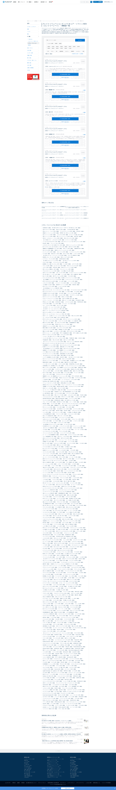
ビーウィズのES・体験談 (47, 600)
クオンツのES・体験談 (73, 576)
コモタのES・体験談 (59, 619)
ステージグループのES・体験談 (58, 646)
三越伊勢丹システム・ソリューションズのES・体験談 (52, 520)
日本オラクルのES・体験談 (61, 229)
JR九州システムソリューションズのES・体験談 (63, 324)
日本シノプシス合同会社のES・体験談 (49, 415)
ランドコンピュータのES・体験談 (72, 557)
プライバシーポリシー (42, 782)
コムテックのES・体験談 (47, 646)
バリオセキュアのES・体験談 (48, 669)
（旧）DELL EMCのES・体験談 (72, 229)
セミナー (67, 51)
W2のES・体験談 (83, 401)
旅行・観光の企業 (27, 770)
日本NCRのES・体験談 (58, 648)
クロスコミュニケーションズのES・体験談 (77, 527)
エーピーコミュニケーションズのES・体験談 (51, 643)
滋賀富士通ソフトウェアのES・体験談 (67, 346)
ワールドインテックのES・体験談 (64, 422)
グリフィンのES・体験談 (80, 531)
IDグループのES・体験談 (47, 372)
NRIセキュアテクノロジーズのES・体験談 (50, 686)
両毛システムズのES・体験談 (67, 519)
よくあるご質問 (88, 782)
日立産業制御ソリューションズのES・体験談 (51, 345)
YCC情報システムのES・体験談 (68, 600)
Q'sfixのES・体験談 (63, 357)
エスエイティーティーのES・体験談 (79, 539)
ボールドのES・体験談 (68, 372)
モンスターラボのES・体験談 (48, 634)
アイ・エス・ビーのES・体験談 (61, 577)
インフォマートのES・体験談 (73, 515)
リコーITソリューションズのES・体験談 (62, 369)
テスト (52, 51)
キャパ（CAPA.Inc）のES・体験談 (64, 645)
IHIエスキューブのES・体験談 (63, 607)
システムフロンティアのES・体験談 (75, 546)
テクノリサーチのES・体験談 (48, 574)
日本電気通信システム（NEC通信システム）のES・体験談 (53, 365)
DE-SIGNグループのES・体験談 (62, 401)
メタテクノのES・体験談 (69, 603)
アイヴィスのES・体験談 (47, 496)
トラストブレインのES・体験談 (58, 496)
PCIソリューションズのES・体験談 (49, 407)
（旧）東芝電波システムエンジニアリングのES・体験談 (53, 424)
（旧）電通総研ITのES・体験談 (48, 503)
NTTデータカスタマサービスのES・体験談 (50, 281)
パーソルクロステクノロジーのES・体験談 (60, 684)
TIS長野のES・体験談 (73, 338)
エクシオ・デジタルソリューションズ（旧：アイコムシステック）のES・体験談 (57, 474)
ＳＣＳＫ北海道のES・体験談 (74, 501)
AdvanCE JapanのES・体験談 (60, 495)
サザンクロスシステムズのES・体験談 (70, 548)
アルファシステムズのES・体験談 (49, 572)
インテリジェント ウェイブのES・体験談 (50, 329)
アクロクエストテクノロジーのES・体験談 (63, 374)
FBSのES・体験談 (61, 455)
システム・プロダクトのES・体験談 (49, 629)
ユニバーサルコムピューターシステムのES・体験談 (64, 639)
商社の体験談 (72, 762)
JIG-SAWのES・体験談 (80, 300)
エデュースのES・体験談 (47, 515)
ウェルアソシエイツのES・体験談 (49, 615)
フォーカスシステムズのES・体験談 (49, 512)
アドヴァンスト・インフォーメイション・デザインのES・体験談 (63, 476)
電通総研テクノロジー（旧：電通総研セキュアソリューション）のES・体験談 (57, 376)
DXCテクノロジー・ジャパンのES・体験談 (50, 674)
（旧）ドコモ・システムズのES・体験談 (50, 320)
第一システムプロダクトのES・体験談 (60, 510)
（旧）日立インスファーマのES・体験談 (75, 357)
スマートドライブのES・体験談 (74, 662)
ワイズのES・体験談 (46, 429)
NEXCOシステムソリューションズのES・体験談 (51, 486)
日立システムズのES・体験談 (48, 250)
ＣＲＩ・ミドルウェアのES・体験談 (49, 305)
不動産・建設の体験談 (73, 769)
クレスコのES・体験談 (78, 291)
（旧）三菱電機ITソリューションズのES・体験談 (65, 350)
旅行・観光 (29, 57)
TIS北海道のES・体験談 (47, 339)
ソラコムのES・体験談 (78, 698)
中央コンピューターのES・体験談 (60, 538)
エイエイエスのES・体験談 (64, 527)
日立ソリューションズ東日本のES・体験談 (74, 341)
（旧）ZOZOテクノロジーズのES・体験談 (64, 408)
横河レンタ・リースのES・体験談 (68, 300)
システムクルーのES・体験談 (70, 496)
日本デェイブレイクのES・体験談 (49, 272)
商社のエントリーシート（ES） (52, 762)
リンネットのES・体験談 (47, 510)
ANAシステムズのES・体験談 (76, 315)
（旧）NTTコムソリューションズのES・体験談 (70, 260)
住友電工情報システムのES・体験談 (66, 353)
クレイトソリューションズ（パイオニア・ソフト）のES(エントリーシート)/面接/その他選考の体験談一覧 (77, 207)
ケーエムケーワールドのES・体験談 (49, 408)
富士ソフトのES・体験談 (47, 276)
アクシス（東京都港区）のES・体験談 (75, 686)
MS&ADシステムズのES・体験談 (77, 369)
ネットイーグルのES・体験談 (56, 548)
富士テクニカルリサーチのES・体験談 (61, 543)
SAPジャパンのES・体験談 (68, 248)
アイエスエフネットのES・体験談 (70, 624)
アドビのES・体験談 (46, 662)
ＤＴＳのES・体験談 (46, 253)
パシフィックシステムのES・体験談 (73, 293)
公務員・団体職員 (30, 67)
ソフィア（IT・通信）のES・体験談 (60, 696)
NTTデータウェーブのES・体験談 (49, 410)
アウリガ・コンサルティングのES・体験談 (65, 569)
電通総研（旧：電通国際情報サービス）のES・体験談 (52, 248)
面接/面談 (61, 51)
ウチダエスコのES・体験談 (78, 427)
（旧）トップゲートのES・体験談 (49, 374)
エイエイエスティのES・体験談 (48, 619)
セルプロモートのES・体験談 (48, 696)
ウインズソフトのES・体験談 (48, 691)
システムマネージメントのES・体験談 (59, 412)
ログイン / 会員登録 (98, 1)
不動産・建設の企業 (27, 769)
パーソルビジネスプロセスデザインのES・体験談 (51, 241)
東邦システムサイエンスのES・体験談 (73, 507)
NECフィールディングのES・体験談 (49, 367)
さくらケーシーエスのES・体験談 (63, 610)
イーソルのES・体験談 (65, 274)
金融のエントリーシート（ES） (52, 760)
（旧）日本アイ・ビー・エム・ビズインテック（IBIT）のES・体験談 (55, 308)
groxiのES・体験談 (62, 689)
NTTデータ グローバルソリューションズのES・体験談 (52, 319)
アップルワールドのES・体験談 (71, 705)
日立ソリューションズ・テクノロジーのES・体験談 (52, 358)
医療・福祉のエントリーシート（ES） (53, 773)
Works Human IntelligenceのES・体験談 (76, 650)
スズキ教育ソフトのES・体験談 (70, 446)
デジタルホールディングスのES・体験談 (61, 658)
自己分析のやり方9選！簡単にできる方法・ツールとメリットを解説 (56, 720)
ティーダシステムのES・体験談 (69, 424)
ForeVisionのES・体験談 (79, 648)
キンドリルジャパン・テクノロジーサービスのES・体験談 (70, 703)
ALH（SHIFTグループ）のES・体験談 (71, 400)
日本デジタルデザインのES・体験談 (60, 469)
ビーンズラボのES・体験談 (64, 450)
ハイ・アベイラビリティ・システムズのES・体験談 (70, 379)
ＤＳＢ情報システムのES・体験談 (49, 529)
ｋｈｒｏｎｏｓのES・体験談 (48, 472)
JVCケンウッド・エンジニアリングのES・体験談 (72, 520)
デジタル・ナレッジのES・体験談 (78, 419)
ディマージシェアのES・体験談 (74, 398)
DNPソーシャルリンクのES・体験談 (49, 650)
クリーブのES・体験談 (67, 479)
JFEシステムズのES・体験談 (58, 372)
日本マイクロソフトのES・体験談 (49, 229)
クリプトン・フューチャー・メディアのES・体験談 (52, 300)
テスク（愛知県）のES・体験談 (71, 462)
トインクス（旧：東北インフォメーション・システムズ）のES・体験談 (55, 338)
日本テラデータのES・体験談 (74, 246)
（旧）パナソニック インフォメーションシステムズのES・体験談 (54, 341)
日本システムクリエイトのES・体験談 (63, 484)
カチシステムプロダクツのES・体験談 (79, 627)
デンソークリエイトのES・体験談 (77, 329)
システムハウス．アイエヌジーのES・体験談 (78, 467)
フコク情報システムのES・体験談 (62, 589)
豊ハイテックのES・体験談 (47, 443)
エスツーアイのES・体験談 (70, 505)
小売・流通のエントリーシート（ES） (53, 774)
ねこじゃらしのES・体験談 (67, 420)
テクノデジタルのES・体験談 (75, 607)
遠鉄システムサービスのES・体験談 (49, 501)
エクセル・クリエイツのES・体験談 (49, 631)
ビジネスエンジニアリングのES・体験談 (76, 386)
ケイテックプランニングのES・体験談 (49, 422)
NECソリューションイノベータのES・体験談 (65, 236)
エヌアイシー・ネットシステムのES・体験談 (76, 672)
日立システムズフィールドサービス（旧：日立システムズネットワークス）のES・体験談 (58, 343)
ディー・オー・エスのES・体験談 (81, 429)
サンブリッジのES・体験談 (47, 658)
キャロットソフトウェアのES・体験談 (62, 467)
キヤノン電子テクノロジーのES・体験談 (50, 607)
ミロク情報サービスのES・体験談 (49, 284)
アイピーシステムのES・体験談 (64, 567)
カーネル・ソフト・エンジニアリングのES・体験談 (68, 582)
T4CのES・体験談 (83, 395)
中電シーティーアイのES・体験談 (60, 395)
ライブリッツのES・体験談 (60, 705)
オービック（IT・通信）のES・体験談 (76, 234)
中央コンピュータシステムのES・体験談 (74, 265)
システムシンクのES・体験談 (48, 603)
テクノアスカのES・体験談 (81, 505)
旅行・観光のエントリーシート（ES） (53, 770)
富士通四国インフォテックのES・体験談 (77, 360)
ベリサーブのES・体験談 (47, 584)
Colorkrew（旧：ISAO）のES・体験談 (49, 676)
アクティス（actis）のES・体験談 (66, 643)
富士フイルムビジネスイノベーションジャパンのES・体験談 (53, 291)
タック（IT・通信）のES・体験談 (49, 677)
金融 (28, 29)
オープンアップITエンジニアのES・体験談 (50, 582)
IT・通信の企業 (26, 764)
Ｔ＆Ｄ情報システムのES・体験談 (49, 589)
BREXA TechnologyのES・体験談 (62, 398)
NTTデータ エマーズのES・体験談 (74, 641)
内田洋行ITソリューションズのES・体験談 (63, 284)
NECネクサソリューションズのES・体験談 (69, 267)
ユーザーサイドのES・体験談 (72, 572)
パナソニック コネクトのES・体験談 (57, 243)
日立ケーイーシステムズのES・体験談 (77, 610)
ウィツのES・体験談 (79, 619)
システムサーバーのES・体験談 (77, 541)
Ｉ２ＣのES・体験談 (83, 557)
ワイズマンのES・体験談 (57, 600)
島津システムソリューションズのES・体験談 (67, 326)
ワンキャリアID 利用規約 (106, 782)
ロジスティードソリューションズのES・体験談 (77, 272)
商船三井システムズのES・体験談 (71, 362)
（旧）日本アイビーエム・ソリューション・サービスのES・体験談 (55, 255)
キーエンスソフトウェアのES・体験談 (74, 389)
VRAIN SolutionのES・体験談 (60, 701)
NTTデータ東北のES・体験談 (60, 657)
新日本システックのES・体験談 (48, 553)
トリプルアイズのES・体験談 (48, 679)
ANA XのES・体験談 (68, 679)
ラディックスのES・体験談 (59, 534)
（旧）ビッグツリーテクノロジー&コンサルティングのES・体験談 (73, 403)
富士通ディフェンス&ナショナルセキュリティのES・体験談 (73, 691)
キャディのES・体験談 (55, 662)
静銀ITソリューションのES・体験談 (73, 579)
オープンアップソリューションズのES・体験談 (51, 693)
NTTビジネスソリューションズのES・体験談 (59, 672)
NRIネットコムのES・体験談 (48, 620)
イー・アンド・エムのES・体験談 (49, 531)
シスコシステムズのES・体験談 (62, 234)
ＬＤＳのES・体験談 (72, 460)
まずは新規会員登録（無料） (65, 74)
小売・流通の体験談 (73, 774)
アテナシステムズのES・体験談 (48, 507)
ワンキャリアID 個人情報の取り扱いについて (58, 784)
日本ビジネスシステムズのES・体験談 (71, 238)
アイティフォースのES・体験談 (65, 477)
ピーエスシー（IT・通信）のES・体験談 (61, 667)
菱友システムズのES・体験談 (78, 370)
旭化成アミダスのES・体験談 (59, 612)
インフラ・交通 (30, 52)
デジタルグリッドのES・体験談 (48, 705)
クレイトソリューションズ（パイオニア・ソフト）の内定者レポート (77, 219)
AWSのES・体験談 (60, 629)
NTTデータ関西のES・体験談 (76, 274)
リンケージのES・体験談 (58, 603)
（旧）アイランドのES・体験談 (59, 500)
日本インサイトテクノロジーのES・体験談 (62, 596)
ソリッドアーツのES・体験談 (80, 458)
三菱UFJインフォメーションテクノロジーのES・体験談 (64, 250)
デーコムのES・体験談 (66, 541)
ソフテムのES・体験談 (74, 450)
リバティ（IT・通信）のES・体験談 (49, 622)
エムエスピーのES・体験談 (63, 295)
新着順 (82, 53)
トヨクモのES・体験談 (83, 705)
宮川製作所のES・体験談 (69, 534)
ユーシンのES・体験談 (47, 412)
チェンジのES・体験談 (57, 303)
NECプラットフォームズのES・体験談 (60, 276)
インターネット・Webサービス (33, 41)
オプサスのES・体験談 (79, 660)
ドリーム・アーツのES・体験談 (70, 588)
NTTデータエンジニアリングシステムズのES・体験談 (52, 539)
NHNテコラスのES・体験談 (64, 700)
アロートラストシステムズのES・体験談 (76, 543)
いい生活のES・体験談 (47, 379)
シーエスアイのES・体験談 (77, 477)
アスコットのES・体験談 (80, 577)
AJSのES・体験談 (81, 338)
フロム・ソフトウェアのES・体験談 (49, 401)
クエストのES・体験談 (73, 684)
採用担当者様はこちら (108, 1)
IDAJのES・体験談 (75, 479)
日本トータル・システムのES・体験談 (64, 415)
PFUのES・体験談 (46, 243)
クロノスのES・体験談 (56, 379)
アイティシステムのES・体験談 (64, 431)
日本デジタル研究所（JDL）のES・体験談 (69, 298)
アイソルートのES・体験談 (79, 372)
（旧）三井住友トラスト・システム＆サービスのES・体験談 (53, 239)
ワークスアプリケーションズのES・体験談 (67, 231)
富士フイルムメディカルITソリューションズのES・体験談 (53, 588)
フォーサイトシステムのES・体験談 (49, 470)
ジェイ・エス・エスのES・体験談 (49, 484)
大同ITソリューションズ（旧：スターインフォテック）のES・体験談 (55, 460)
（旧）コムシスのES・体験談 (48, 370)
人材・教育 (29, 50)
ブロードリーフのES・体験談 (63, 388)
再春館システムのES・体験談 (65, 598)
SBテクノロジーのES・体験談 (68, 660)
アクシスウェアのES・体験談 (48, 400)
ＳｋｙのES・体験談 (62, 281)
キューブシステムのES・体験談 (62, 498)
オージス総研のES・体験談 (76, 320)
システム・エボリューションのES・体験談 (73, 636)
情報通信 (29, 45)
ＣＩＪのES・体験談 (75, 598)
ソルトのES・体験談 (80, 465)
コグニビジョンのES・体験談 (77, 474)
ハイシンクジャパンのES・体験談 (67, 429)
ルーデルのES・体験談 (76, 670)
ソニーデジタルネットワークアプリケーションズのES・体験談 (72, 562)
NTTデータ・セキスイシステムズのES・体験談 (51, 334)
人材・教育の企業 (27, 766)
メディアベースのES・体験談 (68, 591)
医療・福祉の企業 (27, 773)
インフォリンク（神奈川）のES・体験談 (50, 708)
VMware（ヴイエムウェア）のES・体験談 (66, 377)
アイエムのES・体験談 (47, 655)
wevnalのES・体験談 (76, 651)
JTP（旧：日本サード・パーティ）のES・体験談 (51, 274)
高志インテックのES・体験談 (68, 339)
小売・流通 (29, 65)
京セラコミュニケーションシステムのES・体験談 (51, 296)
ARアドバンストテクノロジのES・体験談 (50, 417)
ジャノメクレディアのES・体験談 (49, 536)
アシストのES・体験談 (61, 407)
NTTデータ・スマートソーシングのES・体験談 (71, 319)
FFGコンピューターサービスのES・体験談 (50, 527)
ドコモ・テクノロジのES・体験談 (64, 320)
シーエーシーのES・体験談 (56, 465)
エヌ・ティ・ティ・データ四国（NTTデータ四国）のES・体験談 (54, 389)
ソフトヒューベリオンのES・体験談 (49, 610)
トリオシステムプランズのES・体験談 (78, 567)
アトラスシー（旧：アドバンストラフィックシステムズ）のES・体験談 (55, 581)
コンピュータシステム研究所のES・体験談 (66, 491)
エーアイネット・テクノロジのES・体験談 (50, 258)
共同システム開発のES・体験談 (48, 462)
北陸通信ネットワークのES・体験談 (49, 350)
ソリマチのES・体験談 (47, 479)
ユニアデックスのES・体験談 (48, 405)
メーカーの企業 (26, 761)
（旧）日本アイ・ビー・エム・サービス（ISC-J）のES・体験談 (54, 307)
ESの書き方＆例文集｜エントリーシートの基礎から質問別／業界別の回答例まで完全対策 (61, 734)
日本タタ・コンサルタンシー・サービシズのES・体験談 (53, 238)
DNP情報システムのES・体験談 (64, 329)
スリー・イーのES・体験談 (74, 401)
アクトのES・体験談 (58, 691)
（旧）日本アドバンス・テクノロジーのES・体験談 (52, 558)
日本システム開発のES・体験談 (77, 453)
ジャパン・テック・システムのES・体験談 (50, 453)
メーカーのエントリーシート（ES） (53, 761)
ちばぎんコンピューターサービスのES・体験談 (51, 419)
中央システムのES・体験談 (57, 339)
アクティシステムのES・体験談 (79, 569)
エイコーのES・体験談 (59, 570)
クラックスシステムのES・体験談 (49, 517)
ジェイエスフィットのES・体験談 (60, 331)
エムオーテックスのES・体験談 (48, 369)
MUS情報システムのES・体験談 (48, 576)
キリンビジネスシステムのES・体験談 (69, 465)
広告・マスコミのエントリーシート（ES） (54, 765)
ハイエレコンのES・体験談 (57, 479)
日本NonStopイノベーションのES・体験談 (63, 517)
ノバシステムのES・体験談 (47, 579)
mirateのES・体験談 (58, 653)
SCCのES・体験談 (71, 472)
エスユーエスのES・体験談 (47, 667)
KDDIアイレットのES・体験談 (48, 639)
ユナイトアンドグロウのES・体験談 (75, 658)
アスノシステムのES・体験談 (58, 638)
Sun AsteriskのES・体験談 (71, 657)
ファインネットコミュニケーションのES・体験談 (69, 617)
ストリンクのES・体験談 (74, 655)
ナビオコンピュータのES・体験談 (60, 443)
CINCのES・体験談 (68, 646)
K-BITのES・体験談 (63, 434)
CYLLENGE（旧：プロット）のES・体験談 (50, 426)
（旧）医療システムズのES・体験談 (74, 586)
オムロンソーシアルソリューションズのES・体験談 (52, 298)
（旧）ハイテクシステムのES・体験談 (49, 455)
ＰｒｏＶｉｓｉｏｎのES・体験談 (79, 426)
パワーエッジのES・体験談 (70, 455)
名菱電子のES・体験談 (82, 367)
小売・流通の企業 (27, 774)
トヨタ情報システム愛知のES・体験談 (74, 412)
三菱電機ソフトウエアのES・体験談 (49, 386)
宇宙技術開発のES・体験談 (63, 493)
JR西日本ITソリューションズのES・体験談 (50, 326)
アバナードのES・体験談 (47, 638)
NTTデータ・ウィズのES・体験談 (68, 396)
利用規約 (23, 782)
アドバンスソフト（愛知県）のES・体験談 (50, 689)
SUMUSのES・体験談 (77, 676)
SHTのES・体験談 (64, 662)
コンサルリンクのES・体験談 (48, 688)
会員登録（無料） (68, 788)
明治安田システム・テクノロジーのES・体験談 (51, 257)
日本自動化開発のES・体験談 (48, 612)
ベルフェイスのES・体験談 (57, 651)
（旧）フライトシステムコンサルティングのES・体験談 (64, 620)
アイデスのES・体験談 (78, 551)
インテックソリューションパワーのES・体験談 (73, 279)
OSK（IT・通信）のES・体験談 (69, 481)
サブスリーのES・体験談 (47, 420)
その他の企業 (26, 777)
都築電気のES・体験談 (68, 370)
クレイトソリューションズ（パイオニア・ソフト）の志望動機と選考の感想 (53, 207)
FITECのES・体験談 (56, 267)
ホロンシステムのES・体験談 (76, 503)
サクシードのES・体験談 (70, 677)
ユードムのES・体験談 (61, 526)
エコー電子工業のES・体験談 (48, 393)
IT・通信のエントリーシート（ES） (53, 764)
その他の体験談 (72, 777)
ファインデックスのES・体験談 (73, 469)
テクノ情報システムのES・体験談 (62, 529)
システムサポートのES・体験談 (73, 395)
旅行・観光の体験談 (73, 770)
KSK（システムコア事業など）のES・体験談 (51, 269)
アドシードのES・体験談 (72, 696)
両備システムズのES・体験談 (48, 395)
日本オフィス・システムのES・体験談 (49, 388)
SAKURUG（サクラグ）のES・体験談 (49, 645)
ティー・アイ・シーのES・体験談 (64, 608)
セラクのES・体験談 (62, 293)
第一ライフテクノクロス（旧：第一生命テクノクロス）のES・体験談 (55, 246)
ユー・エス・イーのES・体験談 (75, 457)
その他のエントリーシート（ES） (52, 777)
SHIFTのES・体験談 (77, 236)
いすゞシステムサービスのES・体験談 (49, 317)
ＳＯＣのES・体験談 (63, 586)
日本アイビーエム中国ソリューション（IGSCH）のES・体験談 (54, 312)
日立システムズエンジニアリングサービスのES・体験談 (70, 345)
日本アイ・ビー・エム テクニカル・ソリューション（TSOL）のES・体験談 (56, 314)
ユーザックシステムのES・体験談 (49, 636)
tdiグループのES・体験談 (67, 253)
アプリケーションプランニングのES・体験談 (51, 477)
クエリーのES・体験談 (82, 576)
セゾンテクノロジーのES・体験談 (60, 265)
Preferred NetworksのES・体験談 (79, 646)
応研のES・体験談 (46, 617)
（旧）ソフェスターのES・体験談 (62, 272)
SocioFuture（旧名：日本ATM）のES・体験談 (51, 381)
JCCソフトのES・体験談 (63, 457)
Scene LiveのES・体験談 (58, 669)
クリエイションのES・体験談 (56, 522)
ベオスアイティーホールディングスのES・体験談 (76, 689)
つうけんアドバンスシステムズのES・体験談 (62, 593)
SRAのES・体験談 (59, 410)
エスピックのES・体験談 (47, 262)
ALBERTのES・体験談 (80, 677)
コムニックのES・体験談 (67, 539)
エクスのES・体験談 (82, 462)
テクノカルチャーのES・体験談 (48, 495)
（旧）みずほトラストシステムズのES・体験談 (51, 355)
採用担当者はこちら (96, 782)
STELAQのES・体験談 (83, 696)
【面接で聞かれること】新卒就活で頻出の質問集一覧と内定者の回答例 (57, 740)
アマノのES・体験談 (77, 674)
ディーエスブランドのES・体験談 (61, 576)
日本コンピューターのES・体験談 (60, 579)
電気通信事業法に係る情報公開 (53, 782)
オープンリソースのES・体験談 (71, 239)
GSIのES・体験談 (82, 558)
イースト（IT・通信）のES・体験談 (69, 681)
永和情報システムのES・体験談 (48, 441)
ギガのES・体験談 (73, 555)
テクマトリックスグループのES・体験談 (75, 434)
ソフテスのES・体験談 (59, 553)
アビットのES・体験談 (76, 522)
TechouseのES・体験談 (47, 684)
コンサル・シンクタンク (31, 26)
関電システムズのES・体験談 (48, 322)
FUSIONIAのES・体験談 (81, 681)
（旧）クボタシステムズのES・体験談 (61, 322)
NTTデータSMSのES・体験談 (63, 317)
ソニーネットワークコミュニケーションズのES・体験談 (75, 365)
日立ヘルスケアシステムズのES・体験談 (61, 546)
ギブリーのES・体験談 (70, 407)
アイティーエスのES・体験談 (71, 526)
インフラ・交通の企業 (27, 768)
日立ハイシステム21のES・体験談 (68, 358)
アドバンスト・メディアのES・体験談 (69, 303)
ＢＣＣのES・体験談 (46, 548)
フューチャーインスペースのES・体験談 (50, 508)
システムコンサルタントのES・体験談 (65, 427)
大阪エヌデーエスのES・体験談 (48, 467)
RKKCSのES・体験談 (79, 591)
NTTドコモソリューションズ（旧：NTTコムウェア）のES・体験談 (73, 241)
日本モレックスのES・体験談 (67, 296)
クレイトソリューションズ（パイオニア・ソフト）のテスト (75, 209)
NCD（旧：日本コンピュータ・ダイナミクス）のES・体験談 (53, 505)
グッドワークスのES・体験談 (59, 524)
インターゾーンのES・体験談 (71, 665)
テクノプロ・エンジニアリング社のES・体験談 (72, 653)
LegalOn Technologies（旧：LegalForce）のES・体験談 (52, 670)
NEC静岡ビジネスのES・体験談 (75, 498)
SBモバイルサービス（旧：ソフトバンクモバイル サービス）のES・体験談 (56, 289)
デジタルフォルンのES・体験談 (48, 577)
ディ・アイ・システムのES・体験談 (74, 510)
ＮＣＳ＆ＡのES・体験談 (47, 624)
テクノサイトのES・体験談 (61, 572)
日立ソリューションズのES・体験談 (49, 234)
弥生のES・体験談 (57, 541)
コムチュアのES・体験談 (47, 267)
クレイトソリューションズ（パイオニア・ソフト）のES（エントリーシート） (53, 210)
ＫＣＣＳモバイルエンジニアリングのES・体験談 (68, 489)
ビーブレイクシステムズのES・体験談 (49, 550)
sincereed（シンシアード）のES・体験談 (50, 707)
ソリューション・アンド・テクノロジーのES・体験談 (68, 439)
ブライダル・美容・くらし (32, 60)
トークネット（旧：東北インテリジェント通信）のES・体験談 (54, 336)
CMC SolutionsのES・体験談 (48, 534)
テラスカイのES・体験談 (47, 303)
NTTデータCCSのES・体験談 (77, 376)
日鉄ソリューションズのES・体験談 (49, 236)
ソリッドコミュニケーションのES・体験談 (70, 574)
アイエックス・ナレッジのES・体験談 (67, 269)
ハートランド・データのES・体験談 (49, 555)
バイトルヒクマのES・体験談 (70, 629)
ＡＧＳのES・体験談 (58, 574)
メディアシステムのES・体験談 (68, 634)
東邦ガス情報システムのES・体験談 (67, 355)
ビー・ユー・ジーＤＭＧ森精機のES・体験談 (51, 434)
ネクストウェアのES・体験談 (74, 581)
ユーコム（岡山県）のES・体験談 (62, 560)
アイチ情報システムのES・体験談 (74, 622)
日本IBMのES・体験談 (47, 227)
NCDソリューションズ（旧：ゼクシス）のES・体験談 (65, 531)
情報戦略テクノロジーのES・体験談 (60, 405)
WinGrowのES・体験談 (67, 651)
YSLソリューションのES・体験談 (49, 560)
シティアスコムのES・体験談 (48, 391)
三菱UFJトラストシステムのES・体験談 (68, 486)
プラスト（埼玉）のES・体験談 (64, 708)
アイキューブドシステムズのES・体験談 (69, 688)
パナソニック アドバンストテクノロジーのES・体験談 (68, 508)
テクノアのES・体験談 (61, 512)
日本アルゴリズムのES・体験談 (66, 438)
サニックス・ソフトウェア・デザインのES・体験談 (62, 627)
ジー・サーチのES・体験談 (64, 360)
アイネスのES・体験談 (72, 276)
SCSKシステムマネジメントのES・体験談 (50, 700)
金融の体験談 (72, 760)
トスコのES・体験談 (82, 572)
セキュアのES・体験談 (63, 686)
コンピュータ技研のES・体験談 (48, 657)
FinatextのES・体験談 (78, 639)
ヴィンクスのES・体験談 (47, 481)
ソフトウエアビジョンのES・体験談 (49, 551)
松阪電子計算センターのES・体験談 (79, 436)
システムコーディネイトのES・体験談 (78, 410)
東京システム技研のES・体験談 (71, 524)
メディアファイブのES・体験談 (71, 393)
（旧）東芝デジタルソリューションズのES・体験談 (52, 260)
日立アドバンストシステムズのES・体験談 (50, 586)
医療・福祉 (29, 62)
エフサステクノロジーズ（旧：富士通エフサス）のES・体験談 (54, 245)
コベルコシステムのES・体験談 (48, 324)
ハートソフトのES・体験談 (72, 441)
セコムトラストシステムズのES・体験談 (64, 327)
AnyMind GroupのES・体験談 (48, 641)
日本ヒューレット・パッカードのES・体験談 (51, 231)
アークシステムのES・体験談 (62, 650)
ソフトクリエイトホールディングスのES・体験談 (51, 396)
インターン (78, 51)
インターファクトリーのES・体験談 (65, 674)
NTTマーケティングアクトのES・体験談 (50, 286)
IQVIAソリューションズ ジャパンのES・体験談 (74, 245)
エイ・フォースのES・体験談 (75, 707)
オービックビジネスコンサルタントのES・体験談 (51, 277)
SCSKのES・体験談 (80, 231)
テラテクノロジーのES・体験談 (62, 501)
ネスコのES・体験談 (46, 672)
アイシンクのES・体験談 (58, 679)
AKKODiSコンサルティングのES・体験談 (50, 295)
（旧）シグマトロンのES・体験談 (62, 615)
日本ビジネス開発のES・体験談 (48, 596)
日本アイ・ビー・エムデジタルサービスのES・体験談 (52, 660)
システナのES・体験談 (58, 370)
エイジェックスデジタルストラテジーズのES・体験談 (52, 681)
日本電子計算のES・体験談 (64, 258)
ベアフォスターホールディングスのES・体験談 (51, 562)
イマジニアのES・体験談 (60, 665)
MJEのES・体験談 (46, 403)
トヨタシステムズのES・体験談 (66, 381)
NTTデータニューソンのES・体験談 (49, 498)
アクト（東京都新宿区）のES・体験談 (49, 436)
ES (48, 51)
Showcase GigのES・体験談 (48, 648)
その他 (70, 48)
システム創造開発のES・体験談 (71, 612)
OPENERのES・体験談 (47, 476)
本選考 (56, 43)
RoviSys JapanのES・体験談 (64, 707)
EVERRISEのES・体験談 (58, 400)
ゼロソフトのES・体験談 (66, 522)
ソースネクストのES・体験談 (80, 396)
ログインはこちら (65, 77)
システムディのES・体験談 (61, 622)
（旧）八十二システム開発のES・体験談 (50, 427)
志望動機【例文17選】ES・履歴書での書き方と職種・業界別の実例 (56, 727)
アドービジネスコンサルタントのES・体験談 (79, 289)
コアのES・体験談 (71, 577)
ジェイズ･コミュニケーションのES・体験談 (50, 698)
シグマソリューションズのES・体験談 (49, 569)
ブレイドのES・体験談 (57, 420)
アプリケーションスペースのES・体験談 (50, 567)
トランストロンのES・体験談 (58, 362)
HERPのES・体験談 (67, 670)
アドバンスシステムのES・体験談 (49, 557)
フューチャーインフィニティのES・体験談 (50, 491)
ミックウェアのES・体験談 (47, 546)
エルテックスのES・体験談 (73, 405)
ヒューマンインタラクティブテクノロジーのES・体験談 (53, 488)
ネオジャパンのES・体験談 (62, 305)
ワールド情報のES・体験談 (60, 507)
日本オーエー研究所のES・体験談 (63, 555)
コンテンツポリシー (71, 782)
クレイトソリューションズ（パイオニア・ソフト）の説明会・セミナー (53, 216)
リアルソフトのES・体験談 (76, 645)
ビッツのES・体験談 (46, 465)
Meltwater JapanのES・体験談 (62, 386)
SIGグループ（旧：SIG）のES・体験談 (60, 515)
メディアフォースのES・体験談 (75, 605)
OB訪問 (72, 51)
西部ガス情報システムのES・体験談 (49, 327)
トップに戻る (57, 750)
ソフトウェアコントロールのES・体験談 (60, 262)
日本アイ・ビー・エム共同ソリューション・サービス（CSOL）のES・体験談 (56, 315)
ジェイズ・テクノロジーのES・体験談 (66, 698)
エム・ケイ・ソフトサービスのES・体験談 (50, 457)
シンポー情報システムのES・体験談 (49, 526)
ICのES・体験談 (83, 529)
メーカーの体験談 (73, 761)
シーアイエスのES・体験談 (47, 469)
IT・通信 (28, 36)
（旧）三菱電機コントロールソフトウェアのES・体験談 (67, 367)
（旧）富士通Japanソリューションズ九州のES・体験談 (52, 348)
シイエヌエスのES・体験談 (47, 538)
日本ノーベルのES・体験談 (74, 493)
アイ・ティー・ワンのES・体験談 (77, 484)
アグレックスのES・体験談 (47, 265)
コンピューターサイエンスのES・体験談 (64, 676)
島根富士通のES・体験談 (47, 362)
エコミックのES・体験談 (60, 636)
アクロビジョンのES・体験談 (79, 519)
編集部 (18, 782)
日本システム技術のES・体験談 (64, 453)
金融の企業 (26, 760)
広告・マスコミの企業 (27, 765)
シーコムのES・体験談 (76, 608)
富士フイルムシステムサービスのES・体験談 (72, 348)
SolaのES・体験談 (46, 703)
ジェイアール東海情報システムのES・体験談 (51, 357)
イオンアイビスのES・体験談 (59, 393)
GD (56, 51)
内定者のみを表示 (75, 53)
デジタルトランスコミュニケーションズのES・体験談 (52, 591)
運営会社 (14, 782)
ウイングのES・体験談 (55, 703)
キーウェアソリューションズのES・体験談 (73, 584)
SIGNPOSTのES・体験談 (74, 700)
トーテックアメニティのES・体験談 (65, 426)
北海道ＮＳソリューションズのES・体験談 (50, 450)
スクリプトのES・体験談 (55, 429)
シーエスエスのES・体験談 (74, 529)
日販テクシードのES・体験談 (70, 638)
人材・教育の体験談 (73, 766)
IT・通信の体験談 (73, 764)
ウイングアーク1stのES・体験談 (75, 560)
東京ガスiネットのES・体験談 (56, 253)
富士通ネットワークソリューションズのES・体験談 (71, 277)
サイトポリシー (63, 782)
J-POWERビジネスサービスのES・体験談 (50, 293)
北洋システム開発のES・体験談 (48, 570)
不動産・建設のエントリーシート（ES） (53, 769)
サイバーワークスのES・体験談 (72, 443)
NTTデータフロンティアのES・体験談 (74, 331)
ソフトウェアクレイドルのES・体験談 (65, 448)
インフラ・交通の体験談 (74, 768)
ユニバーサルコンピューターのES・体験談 (50, 431)
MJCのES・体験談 (46, 522)
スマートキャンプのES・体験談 (70, 669)
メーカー (28, 31)
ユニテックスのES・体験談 (60, 462)
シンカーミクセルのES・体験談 (64, 286)
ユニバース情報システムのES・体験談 (73, 512)
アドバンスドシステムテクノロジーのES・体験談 (73, 570)
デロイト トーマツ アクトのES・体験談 (61, 605)
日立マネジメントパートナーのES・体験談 (50, 360)
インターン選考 (50, 43)
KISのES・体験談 (60, 470)
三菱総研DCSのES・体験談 (79, 248)
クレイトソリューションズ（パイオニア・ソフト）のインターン (53, 218)
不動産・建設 (29, 55)
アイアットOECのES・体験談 (48, 701)
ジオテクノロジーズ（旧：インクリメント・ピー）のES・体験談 (54, 565)
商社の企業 (26, 762)
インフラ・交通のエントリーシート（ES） (54, 768)
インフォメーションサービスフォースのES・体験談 (73, 488)
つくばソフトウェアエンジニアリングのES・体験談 (52, 519)
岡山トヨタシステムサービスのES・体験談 (65, 550)
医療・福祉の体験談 (73, 773)
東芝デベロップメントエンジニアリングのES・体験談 (52, 458)
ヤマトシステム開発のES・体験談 (74, 255)
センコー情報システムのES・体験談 (72, 500)
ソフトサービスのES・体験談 (69, 619)
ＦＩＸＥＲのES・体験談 (47, 627)
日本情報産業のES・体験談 (74, 322)
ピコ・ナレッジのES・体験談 (48, 541)
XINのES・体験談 (57, 688)
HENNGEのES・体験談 (77, 643)
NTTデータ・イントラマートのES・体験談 (50, 377)
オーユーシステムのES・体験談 (61, 441)
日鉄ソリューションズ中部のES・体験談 (50, 493)
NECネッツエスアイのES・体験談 (67, 257)
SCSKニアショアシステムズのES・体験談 (69, 558)
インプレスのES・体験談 (55, 617)
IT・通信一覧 (30, 39)
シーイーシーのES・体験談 (72, 281)
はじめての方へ (8, 782)
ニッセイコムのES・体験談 (47, 500)
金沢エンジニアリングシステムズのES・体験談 (51, 438)
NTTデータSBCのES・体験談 (48, 605)
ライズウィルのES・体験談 (65, 419)
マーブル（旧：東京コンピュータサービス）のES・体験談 (53, 446)
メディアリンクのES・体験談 (78, 408)
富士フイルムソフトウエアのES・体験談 (50, 608)
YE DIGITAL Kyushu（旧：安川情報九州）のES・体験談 (66, 536)
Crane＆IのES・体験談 (80, 634)
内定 (83, 51)
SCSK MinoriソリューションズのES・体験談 (75, 565)
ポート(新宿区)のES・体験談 (68, 648)
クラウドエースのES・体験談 (74, 667)
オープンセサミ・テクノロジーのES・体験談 (51, 598)
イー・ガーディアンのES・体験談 (49, 665)
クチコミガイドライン (80, 782)
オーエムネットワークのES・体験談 (67, 693)
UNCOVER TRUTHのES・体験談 (48, 398)
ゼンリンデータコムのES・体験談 (60, 641)
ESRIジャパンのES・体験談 (48, 543)
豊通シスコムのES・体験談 (47, 331)
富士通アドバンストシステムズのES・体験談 (51, 346)
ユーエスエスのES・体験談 (58, 481)
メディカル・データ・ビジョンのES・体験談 (65, 551)
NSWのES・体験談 (75, 284)
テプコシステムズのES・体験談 (66, 334)
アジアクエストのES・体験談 (80, 377)
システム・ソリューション (32, 43)
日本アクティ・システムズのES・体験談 (65, 436)
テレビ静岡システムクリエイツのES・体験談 (73, 553)
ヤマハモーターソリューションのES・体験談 (51, 353)
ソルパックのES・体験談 (60, 557)
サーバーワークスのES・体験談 (48, 653)
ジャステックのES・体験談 (78, 253)
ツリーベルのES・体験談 (60, 677)
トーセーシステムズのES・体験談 (59, 584)
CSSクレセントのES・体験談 (74, 615)
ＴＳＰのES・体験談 (83, 443)
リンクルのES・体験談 (47, 651)
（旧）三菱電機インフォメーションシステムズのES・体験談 (53, 279)
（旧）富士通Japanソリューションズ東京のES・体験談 (52, 288)
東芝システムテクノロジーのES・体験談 (50, 439)
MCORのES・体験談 (58, 634)
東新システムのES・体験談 (72, 495)
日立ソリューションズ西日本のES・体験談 (50, 489)
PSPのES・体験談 (67, 410)
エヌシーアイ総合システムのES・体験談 (62, 503)
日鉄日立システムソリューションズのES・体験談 (51, 384)
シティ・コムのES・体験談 (79, 603)
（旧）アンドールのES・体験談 (76, 593)
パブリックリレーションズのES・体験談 (66, 417)
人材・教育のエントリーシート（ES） (53, 766)
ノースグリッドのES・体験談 (78, 420)
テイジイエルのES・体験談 (72, 538)
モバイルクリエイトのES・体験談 (60, 472)
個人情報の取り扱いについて (31, 782)
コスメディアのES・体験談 (47, 524)
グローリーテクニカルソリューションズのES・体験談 (75, 701)
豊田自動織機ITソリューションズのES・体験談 (60, 655)
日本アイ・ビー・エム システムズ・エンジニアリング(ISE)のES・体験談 (56, 310)
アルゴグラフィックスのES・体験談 (76, 295)
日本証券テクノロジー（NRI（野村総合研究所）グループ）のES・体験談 (67, 391)
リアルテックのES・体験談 (47, 593)
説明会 (60, 43)
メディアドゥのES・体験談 (55, 403)
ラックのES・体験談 (69, 291)
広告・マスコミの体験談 (74, 765)
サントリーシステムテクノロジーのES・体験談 (72, 470)
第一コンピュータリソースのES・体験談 (50, 448)
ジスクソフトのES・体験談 (58, 624)
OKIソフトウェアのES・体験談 (68, 458)
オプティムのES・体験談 (61, 631)
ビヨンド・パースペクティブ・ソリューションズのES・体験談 (73, 384)
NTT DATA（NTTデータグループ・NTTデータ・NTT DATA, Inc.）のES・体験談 (66, 227)
